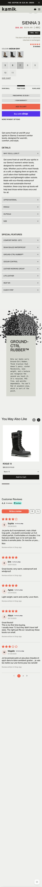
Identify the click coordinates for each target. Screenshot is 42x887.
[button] (35, 9)
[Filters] (32, 511)
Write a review (15, 511)
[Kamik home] (11, 9)
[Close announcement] (39, 2)
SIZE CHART (6, 78)
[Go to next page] (27, 676)
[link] (21, 443)
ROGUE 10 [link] (7, 464)
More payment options (11, 119)
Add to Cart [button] (21, 477)
